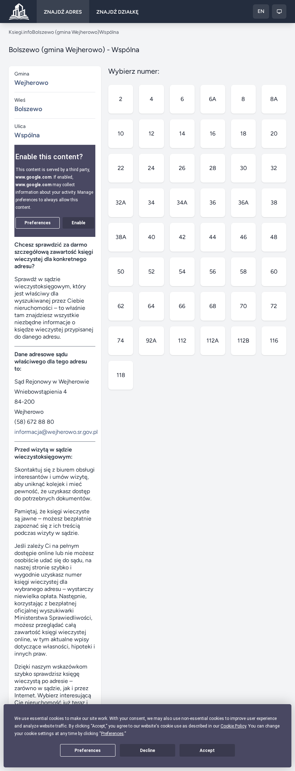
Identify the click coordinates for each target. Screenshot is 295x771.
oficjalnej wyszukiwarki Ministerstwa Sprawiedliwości (52, 614)
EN (261, 11)
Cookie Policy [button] (233, 726)
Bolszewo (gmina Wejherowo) (65, 32)
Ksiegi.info (20, 32)
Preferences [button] (112, 733)
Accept (207, 750)
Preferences (87, 750)
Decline (147, 750)
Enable (78, 222)
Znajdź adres (63, 12)
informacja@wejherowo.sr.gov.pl (56, 431)
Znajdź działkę (117, 12)
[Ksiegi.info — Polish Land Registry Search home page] (19, 11)
